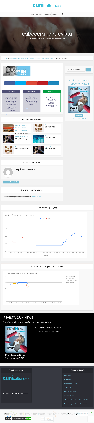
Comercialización (50, 136)
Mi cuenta (55, 14)
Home (32, 14)
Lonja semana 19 (50, 137)
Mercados (47, 14)
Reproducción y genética (22, 132)
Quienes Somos (69, 396)
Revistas (39, 14)
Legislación (25, 136)
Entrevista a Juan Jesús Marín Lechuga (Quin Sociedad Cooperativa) (31, 58)
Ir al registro (36, 197)
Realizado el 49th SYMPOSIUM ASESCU (51, 127)
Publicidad (67, 380)
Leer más (8, 416)
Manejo (24, 128)
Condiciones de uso (70, 384)
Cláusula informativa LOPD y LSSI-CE (76, 400)
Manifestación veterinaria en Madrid (21, 139)
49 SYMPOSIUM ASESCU (22, 148)
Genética (17, 128)
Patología (24, 130)
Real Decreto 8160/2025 (52, 148)
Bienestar (18, 125)
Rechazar (8, 419)
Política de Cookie (70, 392)
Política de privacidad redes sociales (76, 404)
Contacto (67, 376)
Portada (5, 58)
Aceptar (28, 419)
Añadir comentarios (44, 38)
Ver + (74, 118)
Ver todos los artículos (11, 182)
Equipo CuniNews (60, 38)
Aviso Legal (67, 388)
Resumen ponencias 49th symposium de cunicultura (15, 134)
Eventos (24, 125)
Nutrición (17, 130)
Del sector (18, 136)
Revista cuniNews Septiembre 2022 (79, 82)
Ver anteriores (81, 118)
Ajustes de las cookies (19, 419)
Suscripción (79, 115)
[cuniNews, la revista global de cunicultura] (47, 5)
